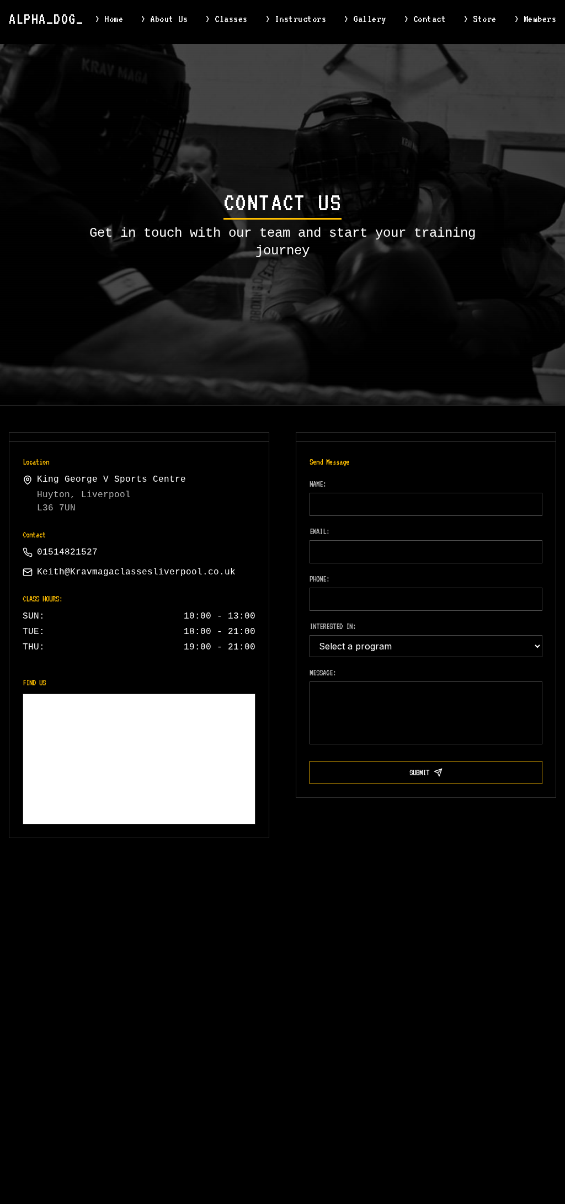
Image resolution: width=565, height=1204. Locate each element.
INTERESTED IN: (333, 626)
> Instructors (296, 18)
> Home (109, 18)
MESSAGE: (323, 672)
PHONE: (319, 578)
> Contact (425, 18)
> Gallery (365, 18)
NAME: (318, 484)
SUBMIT (419, 772)
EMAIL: (319, 531)
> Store (480, 18)
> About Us (164, 18)
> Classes (226, 18)
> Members (535, 18)
